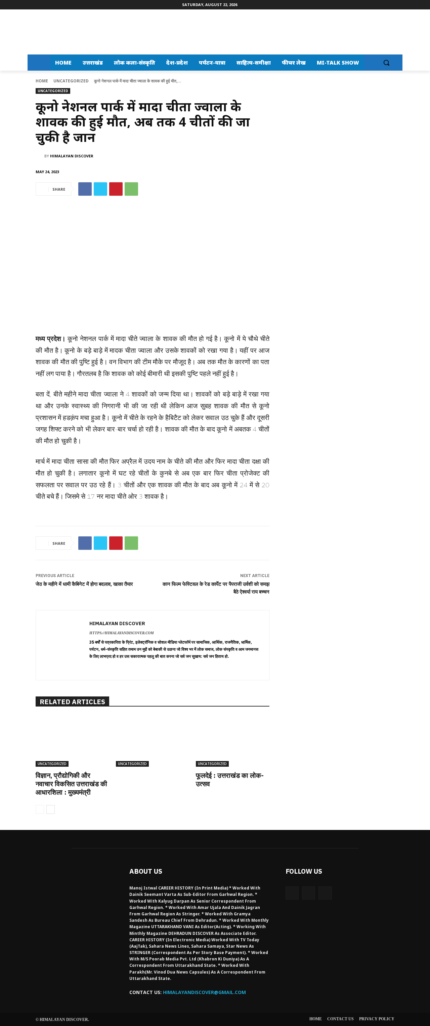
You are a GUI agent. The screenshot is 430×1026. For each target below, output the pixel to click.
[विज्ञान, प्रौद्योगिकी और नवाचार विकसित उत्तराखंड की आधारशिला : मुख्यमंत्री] (72, 741)
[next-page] (50, 809)
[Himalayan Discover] (56, 31)
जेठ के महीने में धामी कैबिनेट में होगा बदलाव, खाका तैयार (84, 584)
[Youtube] (325, 893)
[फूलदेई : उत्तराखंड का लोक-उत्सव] (232, 741)
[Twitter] (100, 189)
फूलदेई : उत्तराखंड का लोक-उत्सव (230, 779)
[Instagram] (308, 893)
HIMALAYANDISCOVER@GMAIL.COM (204, 992)
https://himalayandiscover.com (121, 633)
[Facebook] (85, 189)
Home (42, 81)
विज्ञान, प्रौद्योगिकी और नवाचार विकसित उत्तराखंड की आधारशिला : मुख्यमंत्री (71, 784)
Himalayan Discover (71, 155)
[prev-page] (40, 809)
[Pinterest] (116, 189)
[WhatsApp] (131, 189)
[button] (386, 62)
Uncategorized (71, 81)
